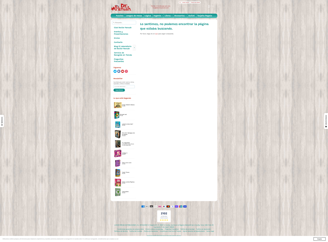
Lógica (148, 16)
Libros (169, 16)
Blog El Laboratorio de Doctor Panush (125, 48)
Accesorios (180, 16)
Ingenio (158, 16)
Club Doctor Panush (122, 28)
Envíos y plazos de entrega (154, 229)
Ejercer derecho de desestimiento (194, 231)
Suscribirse (119, 90)
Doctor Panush (162, 235)
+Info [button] (120, 239)
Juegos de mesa (134, 16)
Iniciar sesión (185, 2)
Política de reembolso (151, 231)
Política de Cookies (135, 231)
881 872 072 (166, 6)
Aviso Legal (210, 231)
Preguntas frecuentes (172, 229)
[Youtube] (122, 71)
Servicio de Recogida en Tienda (123, 54)
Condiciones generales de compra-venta (130, 229)
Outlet (191, 16)
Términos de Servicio (121, 231)
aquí (156, 34)
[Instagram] (126, 71)
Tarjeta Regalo (204, 16)
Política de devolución (203, 229)
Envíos (117, 38)
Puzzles (119, 16)
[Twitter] (115, 71)
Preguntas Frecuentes (119, 60)
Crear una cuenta (195, 2)
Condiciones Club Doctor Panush (170, 231)
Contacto (118, 42)
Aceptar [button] (319, 239)
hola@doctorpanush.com (161, 7)
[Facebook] (118, 71)
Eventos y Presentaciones (121, 33)
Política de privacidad (187, 229)
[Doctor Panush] (121, 6)
